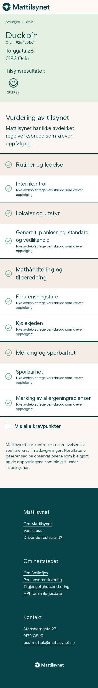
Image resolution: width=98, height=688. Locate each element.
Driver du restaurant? (42, 537)
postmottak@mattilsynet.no (49, 642)
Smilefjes (13, 22)
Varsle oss (32, 530)
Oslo (29, 22)
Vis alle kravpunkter (38, 426)
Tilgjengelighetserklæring (46, 586)
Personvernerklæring (42, 579)
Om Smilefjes (35, 572)
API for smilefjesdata (42, 593)
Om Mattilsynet (37, 523)
